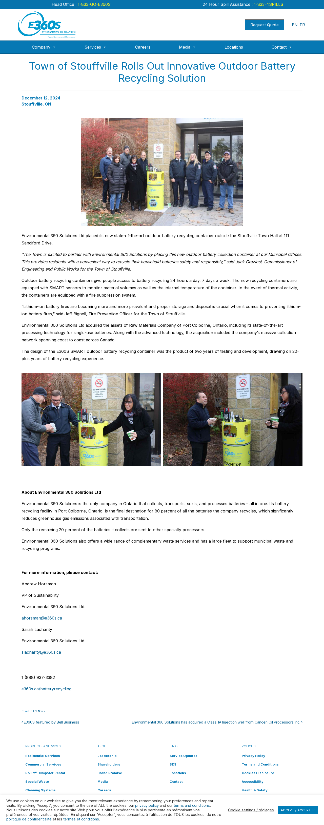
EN (295, 24)
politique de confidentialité (29, 819)
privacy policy (147, 805)
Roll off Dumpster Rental (45, 773)
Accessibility (253, 781)
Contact (279, 47)
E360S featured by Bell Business (51, 722)
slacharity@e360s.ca (41, 652)
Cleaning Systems (40, 790)
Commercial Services (43, 764)
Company (41, 47)
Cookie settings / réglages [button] (251, 810)
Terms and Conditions (260, 764)
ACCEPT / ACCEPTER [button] (298, 810)
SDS (173, 764)
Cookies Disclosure (258, 773)
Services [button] (93, 47)
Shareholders (108, 764)
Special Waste (37, 781)
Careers (142, 47)
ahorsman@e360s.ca (42, 618)
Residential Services (42, 756)
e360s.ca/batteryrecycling (46, 688)
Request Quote (264, 24)
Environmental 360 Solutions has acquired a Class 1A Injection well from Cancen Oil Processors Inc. (216, 722)
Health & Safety (255, 790)
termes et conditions (81, 819)
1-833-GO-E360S (93, 4)
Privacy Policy (253, 756)
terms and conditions (192, 805)
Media (184, 47)
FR (302, 24)
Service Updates (183, 756)
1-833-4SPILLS (268, 4)
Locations (234, 47)
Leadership (106, 756)
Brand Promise (109, 773)
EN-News (39, 711)
